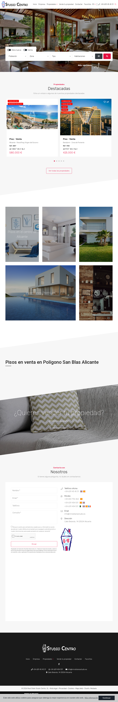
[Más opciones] (98, 56)
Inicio (35, 4)
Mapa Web (79, 688)
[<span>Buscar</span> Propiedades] (107, 56)
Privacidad (63, 688)
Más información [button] (91, 698)
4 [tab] (61, 161)
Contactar (79, 4)
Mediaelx (93, 688)
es (93, 4)
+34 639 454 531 (56, 669)
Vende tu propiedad (66, 4)
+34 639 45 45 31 (107, 4)
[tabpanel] (32, 128)
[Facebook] (59, 664)
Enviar (34, 544)
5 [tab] (63, 161)
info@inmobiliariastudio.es (77, 669)
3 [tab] (59, 161)
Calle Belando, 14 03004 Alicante (59, 672)
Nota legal (53, 688)
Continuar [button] (107, 698)
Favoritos (87, 4)
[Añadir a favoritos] (53, 102)
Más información (59, 428)
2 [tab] (56, 161)
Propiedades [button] (51, 4)
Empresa (41, 4)
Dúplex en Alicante (31, 693)
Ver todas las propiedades (59, 171)
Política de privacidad (29, 529)
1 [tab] (54, 161)
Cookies (71, 688)
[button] (17, 56)
